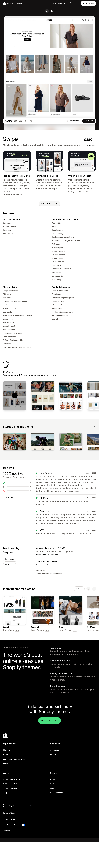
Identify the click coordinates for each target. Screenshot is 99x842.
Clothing (6, 750)
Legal (52, 788)
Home (5, 763)
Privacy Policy (9, 819)
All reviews (9, 497)
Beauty (6, 754)
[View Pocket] (42, 395)
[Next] (94, 427)
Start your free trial (49, 720)
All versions (53, 555)
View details (41, 555)
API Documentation (11, 784)
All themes (9, 565)
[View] (14, 442)
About (52, 779)
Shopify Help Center (11, 779)
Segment (92, 145)
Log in (76, 3)
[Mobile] (52, 11)
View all (79, 589)
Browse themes (56, 3)
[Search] (70, 3)
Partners (54, 784)
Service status (56, 793)
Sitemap (6, 831)
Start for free (88, 3)
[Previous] (88, 427)
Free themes (55, 754)
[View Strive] (70, 395)
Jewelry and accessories (14, 759)
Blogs (5, 793)
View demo (74, 121)
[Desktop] (47, 11)
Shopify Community (11, 788)
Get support (10, 559)
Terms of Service (10, 813)
